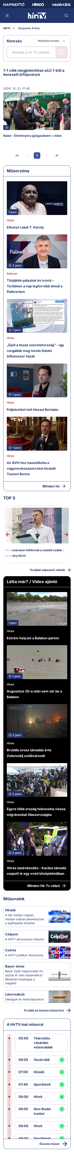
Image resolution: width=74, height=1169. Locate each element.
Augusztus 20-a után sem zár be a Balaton (34, 694)
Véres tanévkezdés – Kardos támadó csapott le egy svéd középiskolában (36, 871)
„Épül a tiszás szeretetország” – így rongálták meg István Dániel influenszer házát (35, 350)
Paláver (12, 273)
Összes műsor (49, 1143)
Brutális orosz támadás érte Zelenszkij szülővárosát (29, 753)
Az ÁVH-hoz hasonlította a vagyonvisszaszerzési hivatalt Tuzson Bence (31, 468)
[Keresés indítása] (61, 52)
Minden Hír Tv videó (43, 886)
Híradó (10, 910)
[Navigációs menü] (7, 15)
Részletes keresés (48, 40)
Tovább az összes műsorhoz (44, 1010)
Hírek (10, 220)
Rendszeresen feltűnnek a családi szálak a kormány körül (34, 553)
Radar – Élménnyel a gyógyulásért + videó (32, 135)
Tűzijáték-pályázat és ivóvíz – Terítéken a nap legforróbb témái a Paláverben (34, 286)
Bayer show (14, 966)
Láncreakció (15, 994)
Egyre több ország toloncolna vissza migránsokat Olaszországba (36, 812)
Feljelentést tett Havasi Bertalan (32, 410)
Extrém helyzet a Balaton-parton (33, 638)
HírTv (6, 28)
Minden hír (51, 486)
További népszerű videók (47, 570)
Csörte (10, 950)
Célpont (11, 934)
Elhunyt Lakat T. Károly (25, 227)
